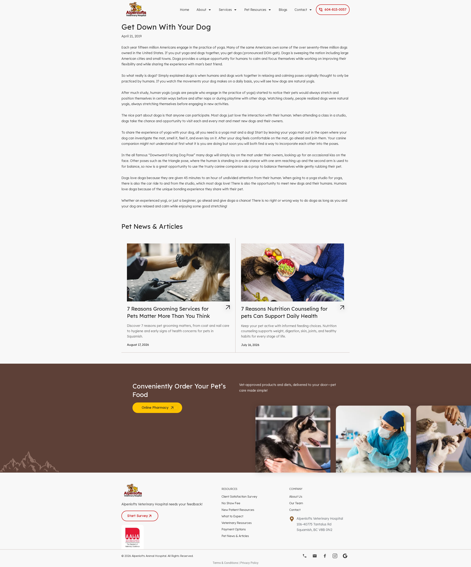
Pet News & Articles (235, 536)
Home (184, 10)
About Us (295, 496)
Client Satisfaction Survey (239, 496)
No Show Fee (231, 503)
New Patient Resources (238, 510)
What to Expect (232, 516)
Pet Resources (255, 10)
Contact (301, 10)
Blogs (283, 10)
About (201, 10)
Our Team (296, 503)
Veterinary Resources (237, 523)
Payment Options (234, 529)
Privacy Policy (249, 563)
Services (225, 10)
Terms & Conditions (225, 563)
